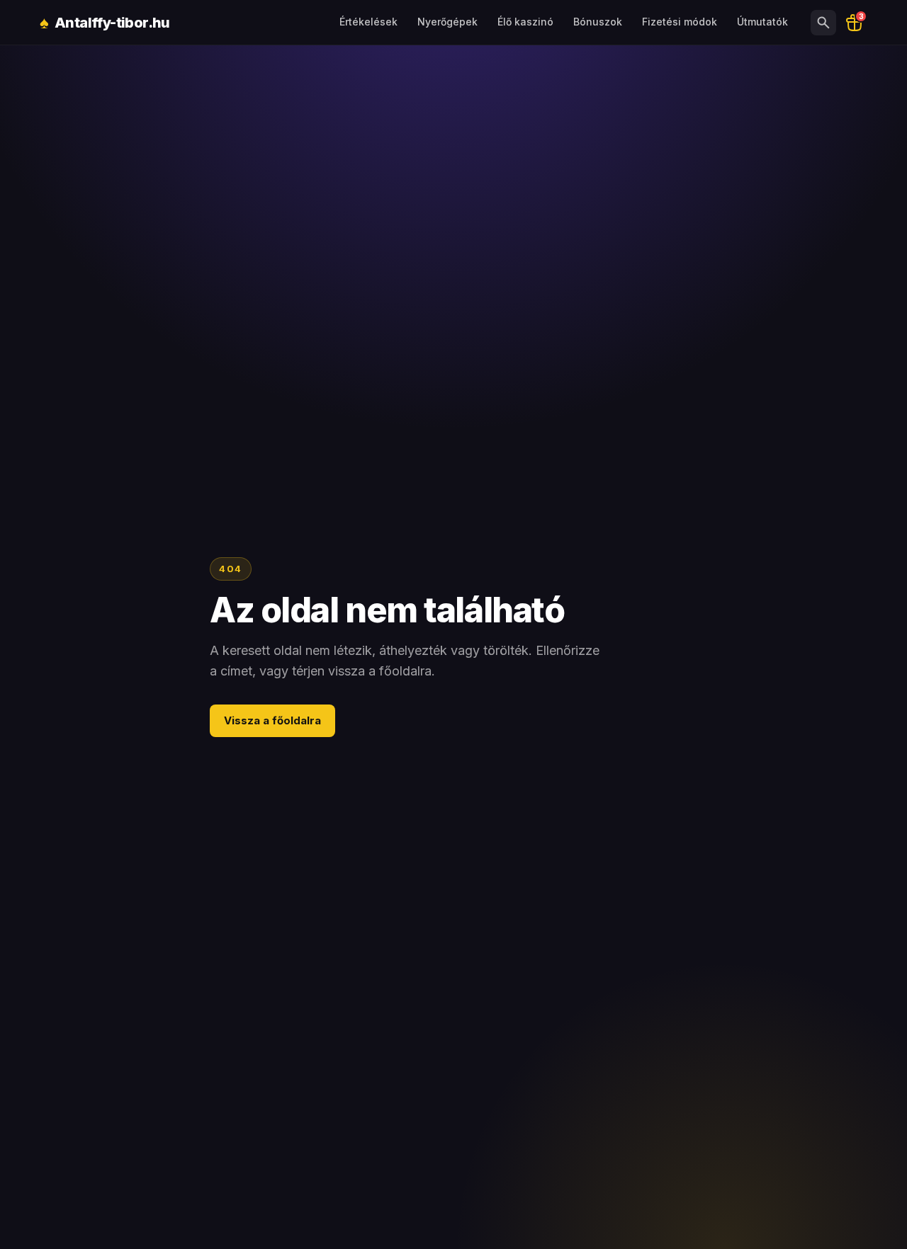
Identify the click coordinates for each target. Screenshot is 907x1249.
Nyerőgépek (447, 22)
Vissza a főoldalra (272, 720)
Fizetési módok (679, 22)
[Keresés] (823, 22)
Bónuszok (597, 22)
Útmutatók (762, 22)
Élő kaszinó (525, 22)
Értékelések (368, 22)
